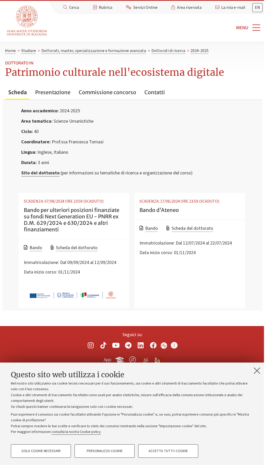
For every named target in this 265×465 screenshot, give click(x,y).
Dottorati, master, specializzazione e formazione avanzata (93, 51)
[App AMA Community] (157, 359)
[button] (157, 27)
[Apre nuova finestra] (90, 345)
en (257, 7)
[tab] (257, 7)
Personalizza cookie (105, 451)
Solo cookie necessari (41, 451)
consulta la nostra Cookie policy (76, 431)
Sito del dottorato (40, 173)
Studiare (28, 51)
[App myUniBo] (120, 359)
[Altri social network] (174, 345)
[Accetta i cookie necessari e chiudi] (257, 370)
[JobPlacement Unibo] (145, 358)
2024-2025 (199, 51)
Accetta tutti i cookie (168, 451)
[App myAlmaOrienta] (132, 359)
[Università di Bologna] (27, 20)
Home (10, 51)
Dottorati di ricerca (168, 51)
